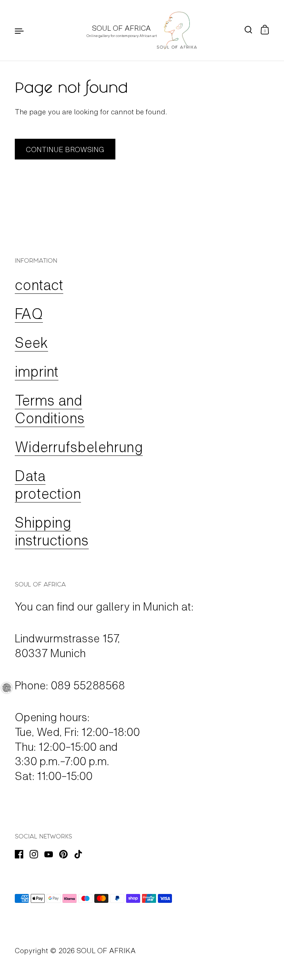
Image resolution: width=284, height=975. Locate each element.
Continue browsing (65, 149)
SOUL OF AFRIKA (106, 950)
